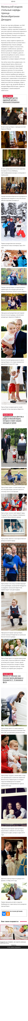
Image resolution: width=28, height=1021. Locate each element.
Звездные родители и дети (10, 4)
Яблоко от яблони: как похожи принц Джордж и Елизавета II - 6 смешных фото (13, 679)
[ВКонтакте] (4, 914)
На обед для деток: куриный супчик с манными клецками (11, 100)
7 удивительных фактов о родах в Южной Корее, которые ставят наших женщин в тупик (13, 419)
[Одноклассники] (8, 914)
